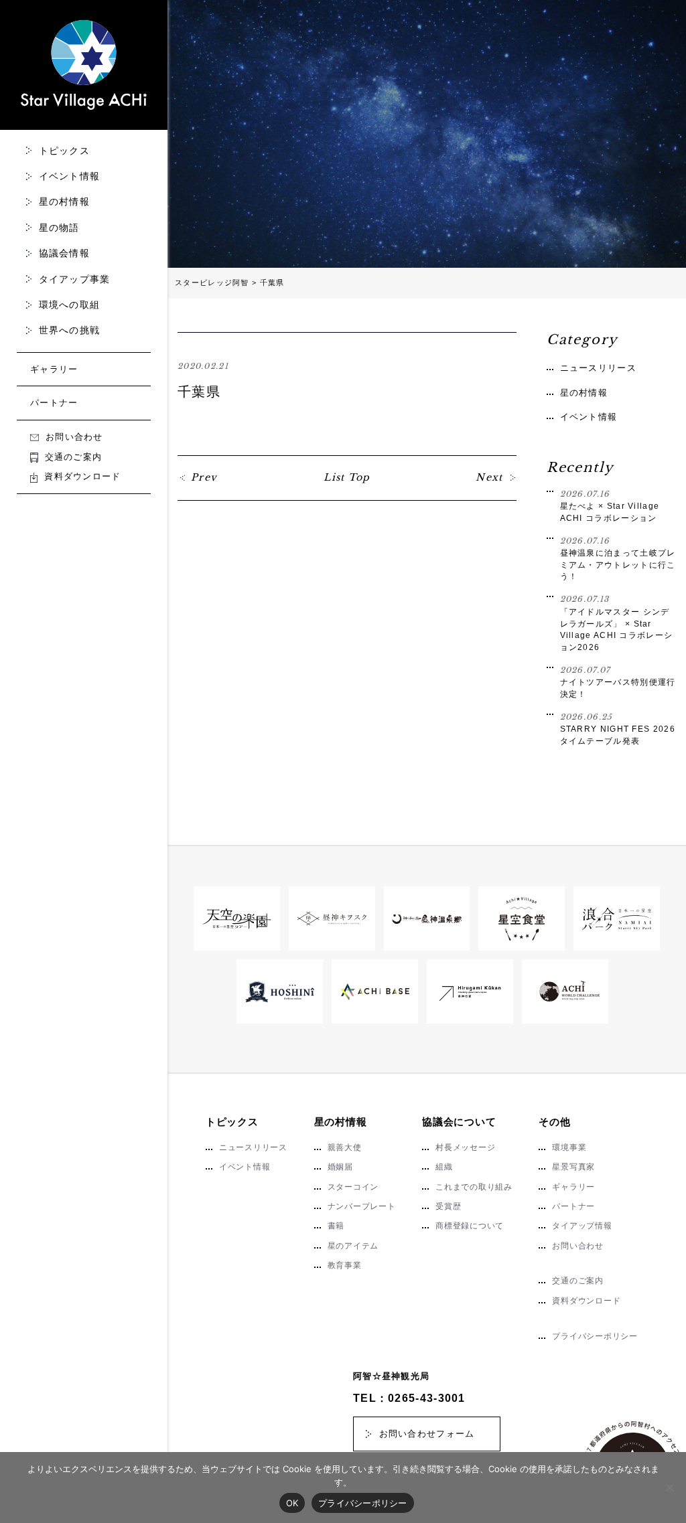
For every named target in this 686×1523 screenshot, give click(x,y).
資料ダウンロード (82, 476)
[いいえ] (669, 1487)
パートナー (54, 403)
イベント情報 (69, 176)
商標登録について (469, 1225)
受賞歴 (448, 1206)
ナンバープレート (362, 1206)
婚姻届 (340, 1167)
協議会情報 (64, 253)
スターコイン (353, 1187)
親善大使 (345, 1147)
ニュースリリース (598, 368)
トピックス (64, 150)
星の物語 (59, 227)
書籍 (336, 1225)
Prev (204, 477)
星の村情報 (64, 201)
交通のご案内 (73, 457)
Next (489, 477)
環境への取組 (69, 304)
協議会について (459, 1121)
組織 (444, 1167)
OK (292, 1503)
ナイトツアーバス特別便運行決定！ (618, 681)
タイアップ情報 (582, 1225)
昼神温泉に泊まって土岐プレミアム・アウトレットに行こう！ (618, 558)
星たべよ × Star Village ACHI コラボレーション (610, 505)
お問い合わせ (74, 437)
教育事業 (345, 1265)
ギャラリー (54, 369)
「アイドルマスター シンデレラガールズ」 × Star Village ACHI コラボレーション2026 (616, 622)
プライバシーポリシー (594, 1336)
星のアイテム (353, 1246)
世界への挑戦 (69, 330)
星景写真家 (573, 1167)
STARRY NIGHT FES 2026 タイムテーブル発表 (617, 728)
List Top (347, 477)
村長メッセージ (465, 1147)
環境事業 (569, 1147)
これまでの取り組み (473, 1187)
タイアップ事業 (75, 279)
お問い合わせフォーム (427, 1434)
